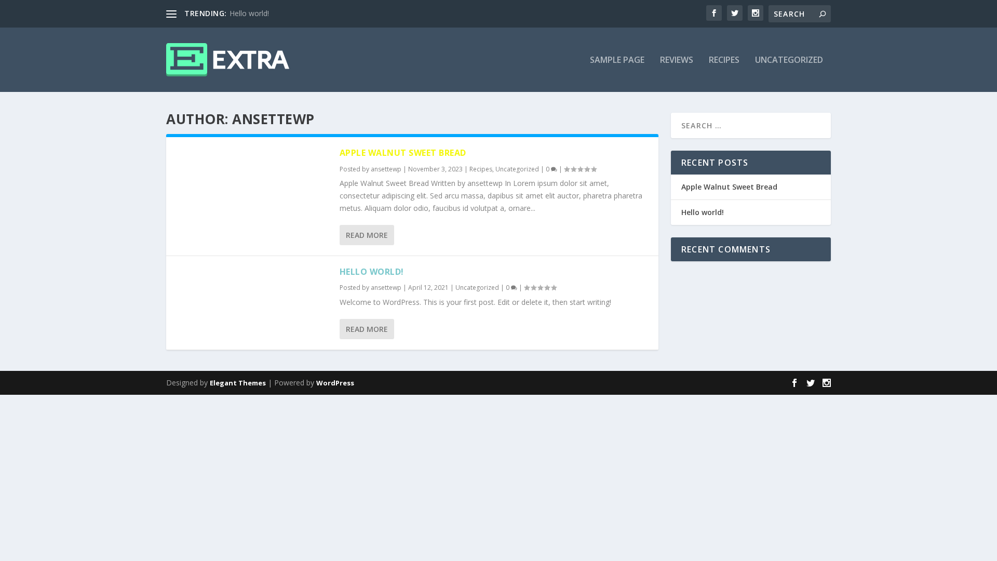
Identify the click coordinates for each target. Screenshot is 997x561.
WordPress (335, 383)
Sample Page (617, 60)
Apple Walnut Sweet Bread (403, 152)
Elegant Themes (238, 383)
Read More (367, 235)
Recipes (724, 60)
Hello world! (249, 13)
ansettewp (386, 169)
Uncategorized (789, 60)
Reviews (676, 60)
